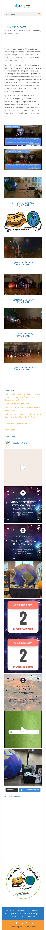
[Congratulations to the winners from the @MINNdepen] (23, 504)
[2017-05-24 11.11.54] (23, 329)
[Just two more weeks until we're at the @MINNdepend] (23, 617)
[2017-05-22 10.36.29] (23, 198)
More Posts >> (11, 429)
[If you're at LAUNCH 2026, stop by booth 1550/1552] (23, 767)
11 (26, 255)
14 (32, 255)
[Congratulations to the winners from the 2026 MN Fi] (23, 542)
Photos (34, 910)
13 (30, 255)
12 (28, 255)
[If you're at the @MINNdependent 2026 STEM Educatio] (23, 579)
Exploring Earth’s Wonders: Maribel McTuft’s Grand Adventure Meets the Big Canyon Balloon (22, 417)
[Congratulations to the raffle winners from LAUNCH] (23, 692)
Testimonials (22, 910)
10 (24, 255)
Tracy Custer (12, 31)
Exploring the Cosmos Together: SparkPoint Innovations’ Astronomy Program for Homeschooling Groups (22, 397)
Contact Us (30, 916)
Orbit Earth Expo (11, 34)
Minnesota (36, 31)
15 (34, 255)
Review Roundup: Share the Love (17, 423)
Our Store (12, 916)
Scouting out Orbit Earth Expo (16, 404)
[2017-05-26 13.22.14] (23, 257)
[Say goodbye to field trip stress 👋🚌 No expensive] (23, 467)
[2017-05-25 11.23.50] (23, 363)
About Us (10, 910)
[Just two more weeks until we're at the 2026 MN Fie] (23, 654)
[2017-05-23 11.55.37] (23, 295)
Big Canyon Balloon (13, 913)
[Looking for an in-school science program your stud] (23, 729)
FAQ (21, 916)
